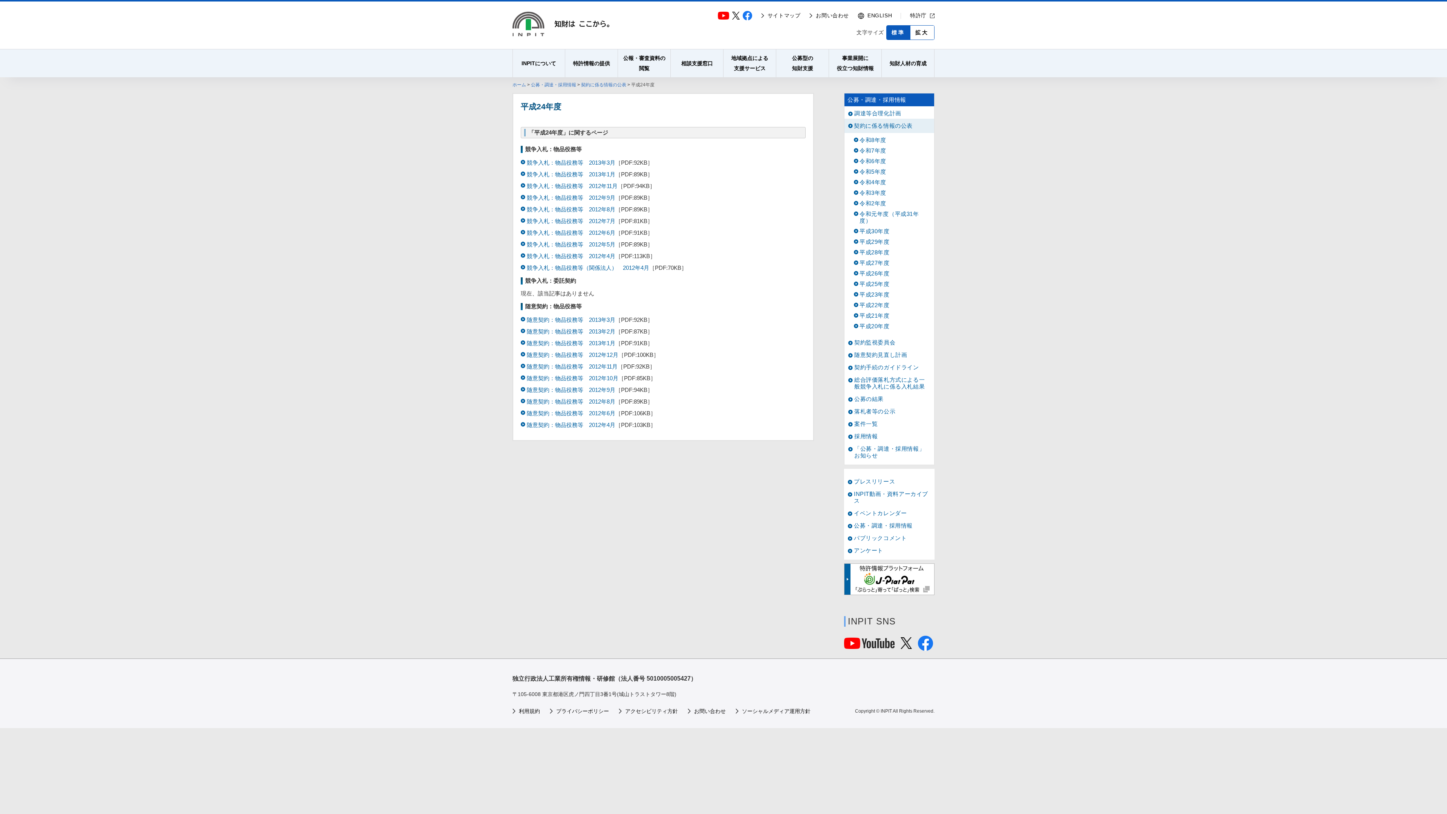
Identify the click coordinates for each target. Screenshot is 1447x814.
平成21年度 (875, 315)
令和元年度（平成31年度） (889, 217)
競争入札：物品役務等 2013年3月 (571, 162)
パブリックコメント (880, 538)
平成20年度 (875, 326)
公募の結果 (869, 399)
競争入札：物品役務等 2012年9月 (571, 197)
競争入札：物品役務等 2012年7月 (571, 221)
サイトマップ (784, 15)
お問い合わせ (832, 15)
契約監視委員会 (874, 342)
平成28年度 (875, 252)
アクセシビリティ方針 (651, 711)
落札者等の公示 (874, 411)
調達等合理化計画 (877, 113)
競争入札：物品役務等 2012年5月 (571, 244)
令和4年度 (873, 182)
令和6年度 (873, 161)
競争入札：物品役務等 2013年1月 (571, 174)
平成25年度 (875, 284)
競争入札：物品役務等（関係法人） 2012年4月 (588, 268)
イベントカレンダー (880, 513)
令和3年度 (873, 193)
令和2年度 (873, 203)
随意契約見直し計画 (880, 355)
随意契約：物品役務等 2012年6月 (571, 413)
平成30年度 (875, 231)
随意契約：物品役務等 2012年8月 (571, 401)
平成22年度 (875, 305)
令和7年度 (873, 150)
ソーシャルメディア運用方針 (776, 711)
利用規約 (529, 711)
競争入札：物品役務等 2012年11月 (572, 186)
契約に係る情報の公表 (603, 84)
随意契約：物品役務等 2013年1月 (571, 343)
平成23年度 (875, 294)
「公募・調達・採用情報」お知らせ (889, 452)
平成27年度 (875, 263)
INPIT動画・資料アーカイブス (891, 497)
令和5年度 (873, 171)
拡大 (922, 32)
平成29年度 (875, 242)
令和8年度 (873, 140)
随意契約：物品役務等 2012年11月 (572, 366)
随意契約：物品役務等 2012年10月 (572, 378)
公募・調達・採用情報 (553, 84)
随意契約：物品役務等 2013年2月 (571, 331)
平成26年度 (875, 273)
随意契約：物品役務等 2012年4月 (571, 425)
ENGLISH (879, 15)
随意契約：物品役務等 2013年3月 (571, 320)
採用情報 (866, 436)
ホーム (519, 84)
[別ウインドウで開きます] (869, 646)
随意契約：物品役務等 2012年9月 (571, 390)
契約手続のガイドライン (886, 367)
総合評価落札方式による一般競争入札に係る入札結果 (889, 383)
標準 (898, 32)
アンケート (868, 550)
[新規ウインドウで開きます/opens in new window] (889, 579)
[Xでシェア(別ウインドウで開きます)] (906, 646)
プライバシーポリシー (582, 711)
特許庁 (918, 15)
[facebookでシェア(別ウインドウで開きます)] (925, 647)
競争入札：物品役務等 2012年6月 (571, 233)
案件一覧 (866, 424)
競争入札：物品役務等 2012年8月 (571, 209)
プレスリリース (874, 481)
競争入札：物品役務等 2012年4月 (571, 256)
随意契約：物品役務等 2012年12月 (572, 355)
